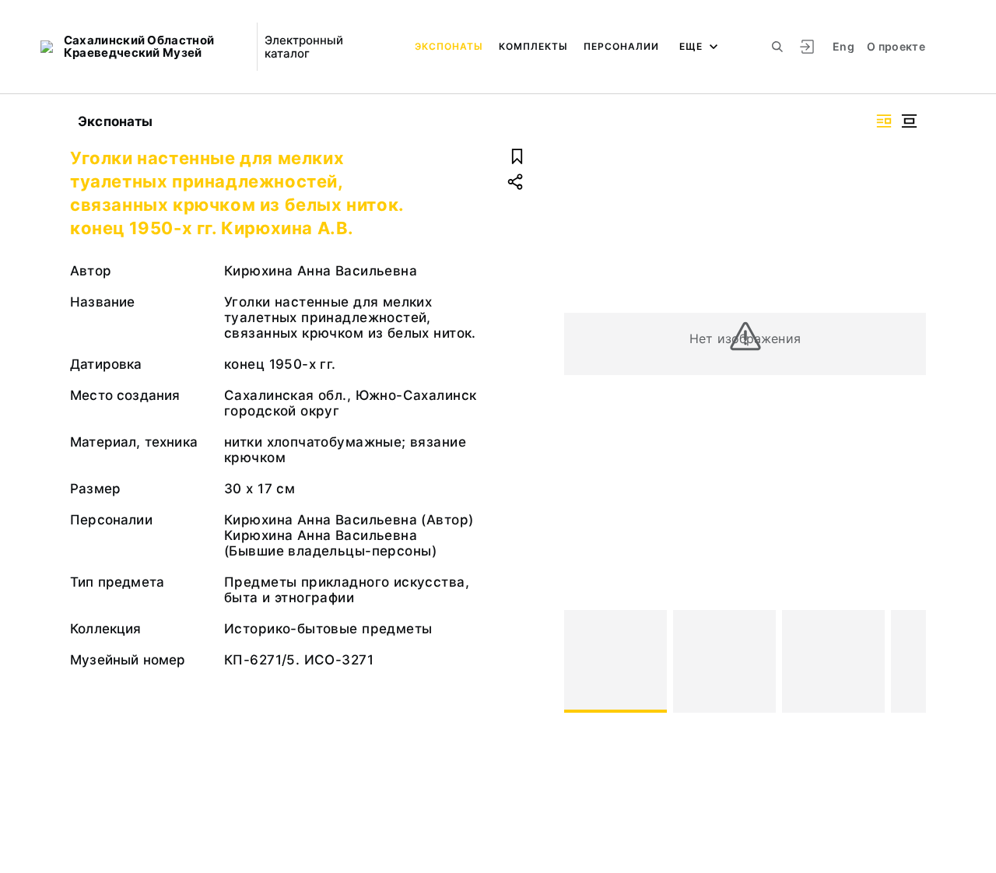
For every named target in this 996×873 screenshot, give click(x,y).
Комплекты (533, 46)
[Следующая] (907, 661)
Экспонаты (449, 46)
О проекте (896, 46)
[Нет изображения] (615, 661)
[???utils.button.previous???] (582, 661)
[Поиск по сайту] (777, 47)
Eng (843, 46)
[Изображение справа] (884, 121)
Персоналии (621, 46)
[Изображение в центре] (908, 121)
